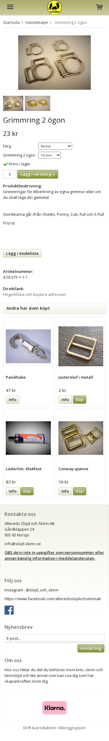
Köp (79, 399)
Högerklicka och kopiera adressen (34, 294)
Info (12, 399)
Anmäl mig (91, 648)
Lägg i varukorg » (38, 174)
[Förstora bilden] (54, 62)
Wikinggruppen (72, 727)
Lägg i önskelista (22, 253)
